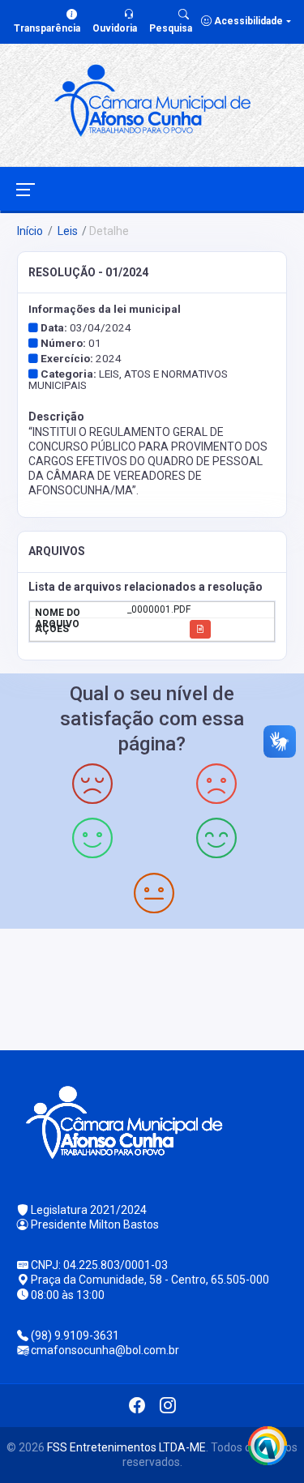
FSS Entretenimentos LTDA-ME (126, 1447)
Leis (66, 230)
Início (30, 230)
